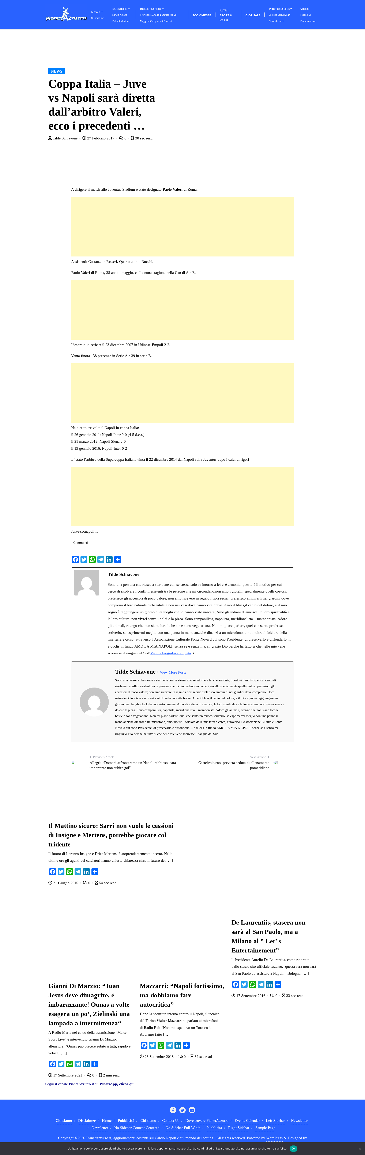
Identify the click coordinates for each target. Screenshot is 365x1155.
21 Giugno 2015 (65, 883)
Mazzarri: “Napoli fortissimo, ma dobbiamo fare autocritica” (182, 995)
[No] (360, 1149)
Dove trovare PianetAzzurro (207, 1120)
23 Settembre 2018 (159, 1056)
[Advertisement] (182, 226)
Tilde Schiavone (65, 138)
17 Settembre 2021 (67, 1075)
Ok (294, 1148)
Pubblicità (214, 1128)
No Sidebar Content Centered (136, 1128)
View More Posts (173, 672)
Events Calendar (247, 1120)
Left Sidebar (275, 1120)
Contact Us (170, 1120)
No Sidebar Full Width (183, 1128)
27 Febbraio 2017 (100, 138)
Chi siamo (148, 1120)
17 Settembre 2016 (250, 996)
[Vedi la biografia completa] (193, 653)
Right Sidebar (238, 1128)
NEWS (56, 71)
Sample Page (265, 1128)
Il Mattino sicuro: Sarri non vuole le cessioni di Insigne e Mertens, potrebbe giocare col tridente (111, 835)
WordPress (274, 1138)
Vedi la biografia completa (170, 653)
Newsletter (299, 1120)
